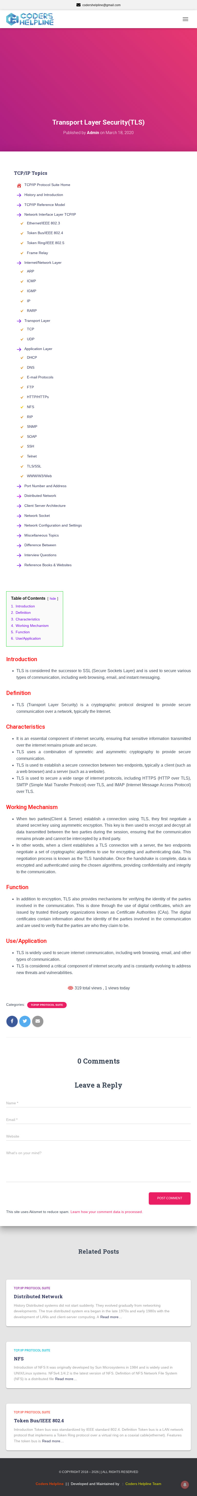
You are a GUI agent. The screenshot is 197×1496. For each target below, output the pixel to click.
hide (53, 598)
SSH (30, 446)
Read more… (111, 1317)
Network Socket (37, 516)
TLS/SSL (34, 466)
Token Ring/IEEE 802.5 (45, 243)
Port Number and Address (45, 486)
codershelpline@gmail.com (101, 5)
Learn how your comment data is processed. (107, 1212)
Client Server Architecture (45, 506)
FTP (30, 387)
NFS (30, 407)
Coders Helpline (50, 1484)
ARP (30, 271)
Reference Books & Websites (48, 565)
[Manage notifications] (185, 1485)
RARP (32, 311)
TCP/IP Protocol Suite (47, 1004)
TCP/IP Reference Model (44, 205)
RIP (30, 417)
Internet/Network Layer (43, 262)
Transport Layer (37, 321)
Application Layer (38, 349)
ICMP (31, 281)
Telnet (32, 456)
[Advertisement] (98, 79)
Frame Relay (37, 253)
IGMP (31, 291)
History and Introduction (43, 195)
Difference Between (40, 545)
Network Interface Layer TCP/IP (50, 214)
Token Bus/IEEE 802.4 (45, 233)
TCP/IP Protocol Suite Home (47, 185)
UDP (30, 339)
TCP (30, 329)
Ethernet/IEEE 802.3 (43, 223)
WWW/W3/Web (39, 476)
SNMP (32, 426)
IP (28, 301)
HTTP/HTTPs (38, 397)
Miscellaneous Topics (41, 535)
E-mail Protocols (40, 377)
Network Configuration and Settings (53, 525)
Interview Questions (40, 555)
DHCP (32, 357)
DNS (30, 367)
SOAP (32, 436)
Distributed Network (40, 496)
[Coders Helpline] (32, 19)
